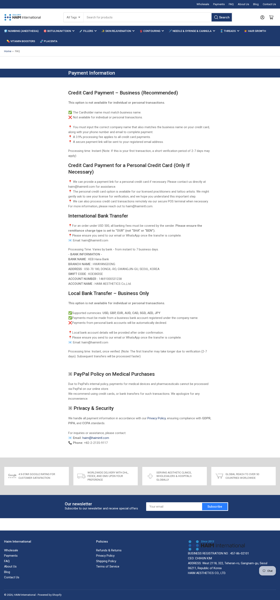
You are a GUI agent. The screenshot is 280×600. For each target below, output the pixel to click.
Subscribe (214, 506)
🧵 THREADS (228, 31)
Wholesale (203, 4)
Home (7, 51)
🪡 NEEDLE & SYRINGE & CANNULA (190, 31)
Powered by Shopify (49, 594)
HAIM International (25, 594)
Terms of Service (107, 566)
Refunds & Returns (109, 550)
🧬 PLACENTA (48, 41)
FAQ (231, 4)
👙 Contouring (149, 31)
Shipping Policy (106, 561)
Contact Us (269, 4)
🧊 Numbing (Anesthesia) (21, 31)
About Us (243, 4)
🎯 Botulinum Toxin (57, 31)
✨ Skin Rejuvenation (116, 31)
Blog (256, 4)
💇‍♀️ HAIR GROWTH (255, 31)
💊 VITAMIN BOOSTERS (21, 41)
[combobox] (158, 17)
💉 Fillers (86, 31)
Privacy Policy (156, 418)
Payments (219, 4)
